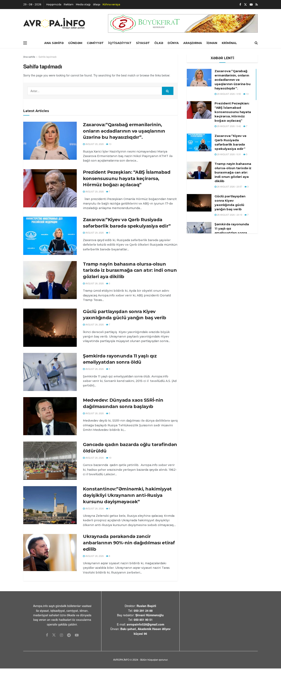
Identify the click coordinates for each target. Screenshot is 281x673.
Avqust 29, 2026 (94, 144)
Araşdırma (192, 43)
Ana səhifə (29, 56)
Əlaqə (96, 4)
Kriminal (229, 43)
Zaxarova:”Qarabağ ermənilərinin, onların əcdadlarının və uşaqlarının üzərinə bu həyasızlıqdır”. (124, 131)
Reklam (68, 4)
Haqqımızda (53, 4)
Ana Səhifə (54, 43)
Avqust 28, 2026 (94, 283)
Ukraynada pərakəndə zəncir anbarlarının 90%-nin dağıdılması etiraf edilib (129, 543)
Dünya (173, 43)
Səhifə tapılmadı (47, 56)
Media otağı (83, 4)
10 (109, 457)
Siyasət (143, 43)
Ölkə (158, 43)
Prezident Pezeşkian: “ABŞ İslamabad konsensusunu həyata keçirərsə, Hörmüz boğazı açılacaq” (127, 178)
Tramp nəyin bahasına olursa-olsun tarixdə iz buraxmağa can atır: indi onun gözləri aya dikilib (130, 270)
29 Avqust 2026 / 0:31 (228, 154)
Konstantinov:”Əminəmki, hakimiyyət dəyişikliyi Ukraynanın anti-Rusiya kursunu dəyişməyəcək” (127, 495)
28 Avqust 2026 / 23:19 (229, 214)
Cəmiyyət (95, 43)
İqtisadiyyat (119, 43)
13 (109, 144)
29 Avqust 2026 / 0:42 (228, 126)
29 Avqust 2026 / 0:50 (228, 93)
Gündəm (75, 43)
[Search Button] (167, 91)
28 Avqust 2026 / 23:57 (229, 186)
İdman (212, 43)
